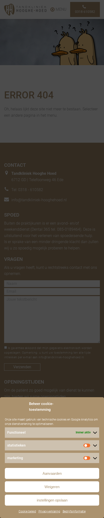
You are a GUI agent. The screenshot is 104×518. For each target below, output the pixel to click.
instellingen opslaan (52, 500)
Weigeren (52, 487)
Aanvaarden (52, 473)
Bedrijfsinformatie (74, 511)
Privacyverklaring (49, 511)
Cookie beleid (27, 511)
